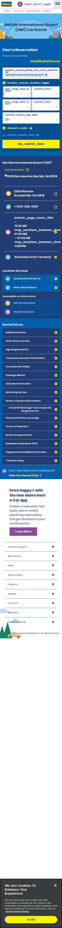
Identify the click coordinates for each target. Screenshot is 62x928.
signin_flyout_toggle (37, 4)
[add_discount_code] (4, 128)
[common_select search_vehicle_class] (4, 134)
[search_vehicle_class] (37, 135)
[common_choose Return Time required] (45, 105)
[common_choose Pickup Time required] (45, 92)
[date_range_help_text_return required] (17, 105)
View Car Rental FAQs (24, 475)
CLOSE (31, 919)
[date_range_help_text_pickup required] (17, 92)
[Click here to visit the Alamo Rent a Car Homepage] (6, 4)
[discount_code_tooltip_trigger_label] (31, 128)
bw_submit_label (31, 144)
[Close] (55, 885)
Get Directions (15, 170)
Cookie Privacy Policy (17, 911)
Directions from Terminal (32, 257)
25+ (7, 119)
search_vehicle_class (21, 134)
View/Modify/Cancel (45, 61)
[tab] (31, 278)
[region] (31, 903)
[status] (26, 75)
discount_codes (17, 128)
